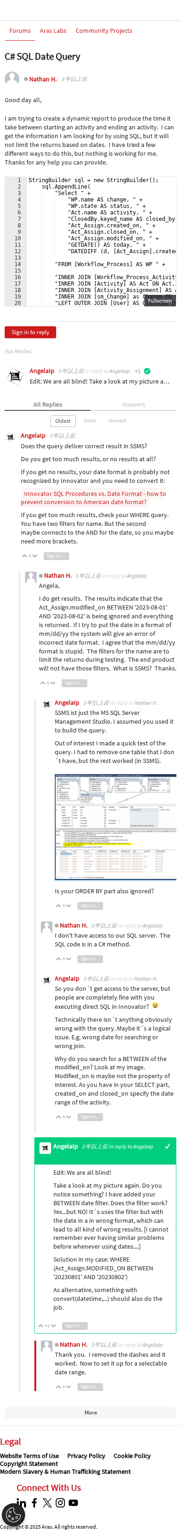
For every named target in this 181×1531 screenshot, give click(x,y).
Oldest (63, 420)
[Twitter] (48, 1502)
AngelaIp (43, 370)
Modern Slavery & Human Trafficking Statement (65, 1471)
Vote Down (35, 557)
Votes (90, 420)
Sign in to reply (30, 332)
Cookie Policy (132, 1456)
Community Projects (104, 30)
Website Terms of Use (29, 1456)
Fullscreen (160, 300)
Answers (133, 404)
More (90, 1412)
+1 (167, 1146)
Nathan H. (43, 79)
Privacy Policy (86, 1456)
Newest (117, 420)
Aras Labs (53, 30)
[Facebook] (35, 1502)
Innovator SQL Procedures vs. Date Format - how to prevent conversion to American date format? (93, 497)
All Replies (47, 404)
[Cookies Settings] (13, 1514)
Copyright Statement (29, 1463)
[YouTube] (74, 1502)
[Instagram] (61, 1502)
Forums (20, 30)
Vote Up (25, 557)
